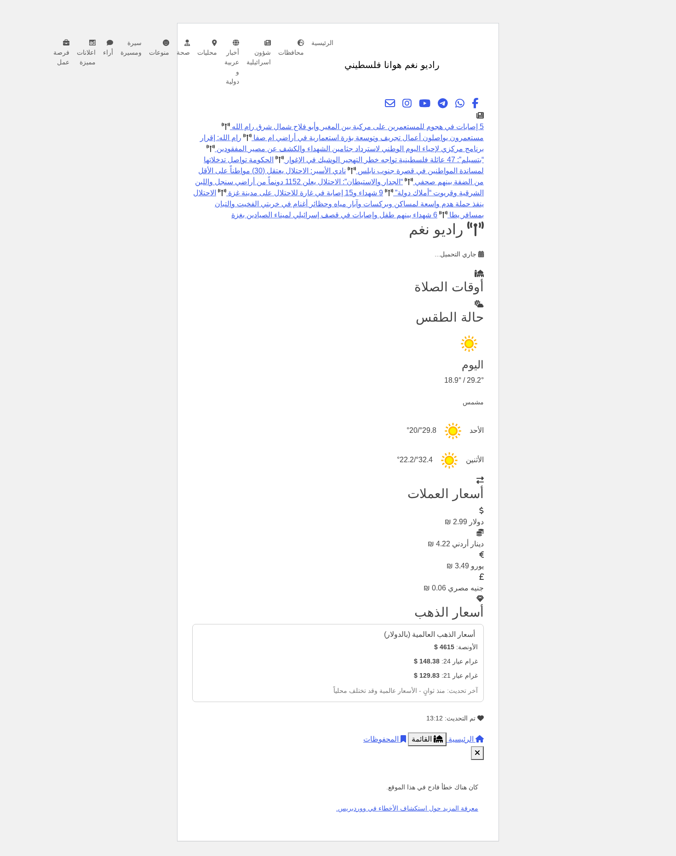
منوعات (159, 52)
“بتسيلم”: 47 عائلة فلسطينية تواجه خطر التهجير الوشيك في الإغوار (384, 160)
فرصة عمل (61, 57)
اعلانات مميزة (86, 57)
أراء (108, 52)
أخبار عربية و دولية (231, 67)
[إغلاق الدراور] (477, 753)
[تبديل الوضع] (448, 65)
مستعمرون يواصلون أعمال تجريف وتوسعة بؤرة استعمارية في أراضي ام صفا (368, 138)
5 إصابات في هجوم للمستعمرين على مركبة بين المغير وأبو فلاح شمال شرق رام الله (357, 126)
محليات (207, 52)
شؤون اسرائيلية (258, 57)
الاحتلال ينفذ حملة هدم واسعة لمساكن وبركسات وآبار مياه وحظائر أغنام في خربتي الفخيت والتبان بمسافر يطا (338, 204)
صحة (183, 52)
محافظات (291, 52)
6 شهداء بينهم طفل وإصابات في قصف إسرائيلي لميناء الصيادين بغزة (334, 215)
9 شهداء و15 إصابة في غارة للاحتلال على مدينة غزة (304, 193)
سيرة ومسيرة (131, 47)
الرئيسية (322, 42)
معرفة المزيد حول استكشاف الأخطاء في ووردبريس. (407, 808)
